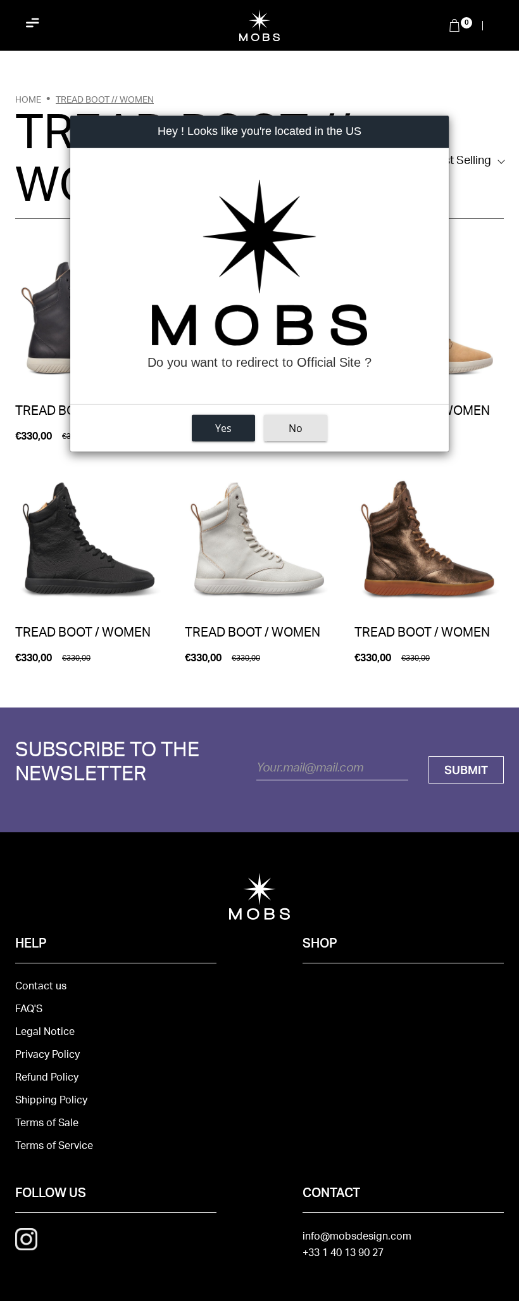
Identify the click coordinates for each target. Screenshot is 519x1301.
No (296, 428)
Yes (223, 428)
